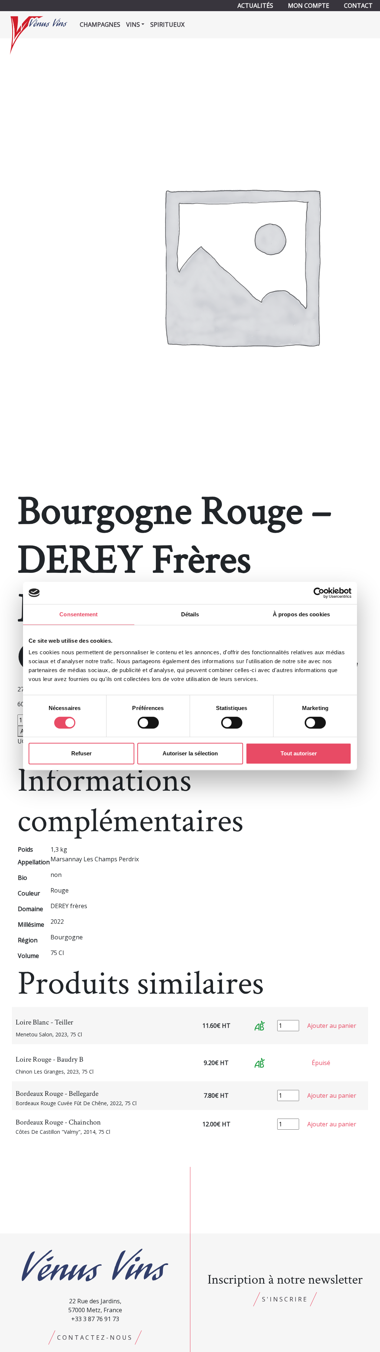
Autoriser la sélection (190, 753)
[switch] (148, 723)
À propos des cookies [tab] (301, 614)
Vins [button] (133, 24)
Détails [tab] (190, 614)
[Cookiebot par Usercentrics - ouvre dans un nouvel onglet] (318, 592)
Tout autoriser (299, 753)
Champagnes (100, 24)
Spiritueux (167, 24)
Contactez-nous (95, 1337)
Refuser (81, 753)
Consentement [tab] (78, 614)
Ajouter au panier (331, 1026)
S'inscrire (285, 1299)
